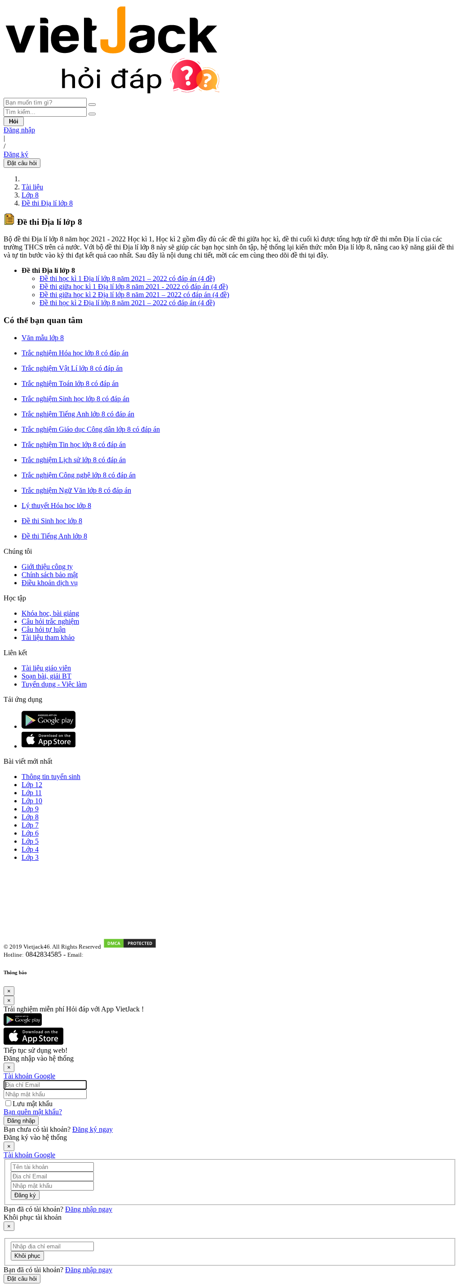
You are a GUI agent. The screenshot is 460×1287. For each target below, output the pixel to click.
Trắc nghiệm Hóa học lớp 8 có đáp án (75, 353)
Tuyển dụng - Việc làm (54, 684)
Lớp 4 (30, 849)
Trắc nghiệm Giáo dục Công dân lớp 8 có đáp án (91, 429)
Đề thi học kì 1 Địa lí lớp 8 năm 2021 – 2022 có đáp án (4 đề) (127, 278)
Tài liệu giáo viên (46, 668)
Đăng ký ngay (92, 1129)
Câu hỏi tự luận (44, 629)
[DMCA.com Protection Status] (130, 946)
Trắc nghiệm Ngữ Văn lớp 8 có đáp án (76, 490)
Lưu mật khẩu (33, 1104)
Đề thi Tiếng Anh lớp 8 (54, 536)
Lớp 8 (30, 195)
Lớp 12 (32, 784)
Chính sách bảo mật (50, 574)
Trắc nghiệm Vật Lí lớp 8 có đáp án (72, 368)
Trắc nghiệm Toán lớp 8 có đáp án (70, 383)
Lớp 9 (30, 809)
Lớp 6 (30, 833)
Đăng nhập (19, 130)
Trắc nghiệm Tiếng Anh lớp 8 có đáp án (78, 414)
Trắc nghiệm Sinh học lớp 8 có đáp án (75, 399)
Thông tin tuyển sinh (51, 776)
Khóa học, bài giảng (50, 613)
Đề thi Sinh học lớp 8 (52, 521)
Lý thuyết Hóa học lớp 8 (56, 505)
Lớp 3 (30, 857)
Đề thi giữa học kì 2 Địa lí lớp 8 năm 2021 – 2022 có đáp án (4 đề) (134, 294)
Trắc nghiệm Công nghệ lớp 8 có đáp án (79, 475)
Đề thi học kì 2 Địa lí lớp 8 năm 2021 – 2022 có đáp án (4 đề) (127, 302)
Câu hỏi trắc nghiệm (50, 621)
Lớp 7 (30, 825)
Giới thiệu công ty (47, 566)
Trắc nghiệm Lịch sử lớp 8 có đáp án (74, 460)
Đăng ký (16, 154)
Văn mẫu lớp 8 (43, 337)
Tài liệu (32, 187)
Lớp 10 (32, 801)
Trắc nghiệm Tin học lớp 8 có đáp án (74, 444)
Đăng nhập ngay (88, 1209)
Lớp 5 (30, 841)
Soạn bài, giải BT (46, 676)
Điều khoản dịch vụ (50, 583)
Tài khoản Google (29, 1076)
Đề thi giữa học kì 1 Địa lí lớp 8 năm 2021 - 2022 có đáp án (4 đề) (134, 286)
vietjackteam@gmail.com (117, 954)
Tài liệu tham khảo (48, 637)
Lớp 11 (32, 793)
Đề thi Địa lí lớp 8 (47, 203)
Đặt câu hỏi (22, 163)
